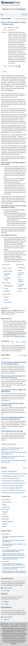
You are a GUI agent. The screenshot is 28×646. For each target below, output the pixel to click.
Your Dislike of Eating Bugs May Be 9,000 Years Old (13, 537)
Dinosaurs (5, 524)
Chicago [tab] (23, 342)
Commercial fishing (21, 274)
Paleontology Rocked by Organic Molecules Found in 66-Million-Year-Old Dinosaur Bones (14, 571)
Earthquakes (5, 517)
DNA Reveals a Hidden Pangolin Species (13, 493)
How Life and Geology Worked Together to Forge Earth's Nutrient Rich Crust (13, 418)
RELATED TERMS (20, 264)
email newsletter (20, 9)
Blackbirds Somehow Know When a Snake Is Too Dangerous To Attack (13, 457)
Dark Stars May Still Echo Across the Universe (14, 474)
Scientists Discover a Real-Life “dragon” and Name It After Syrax (14, 544)
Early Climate (7, 302)
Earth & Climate (6, 283)
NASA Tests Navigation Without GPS (12, 488)
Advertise (23, 624)
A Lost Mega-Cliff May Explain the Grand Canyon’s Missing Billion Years (13, 550)
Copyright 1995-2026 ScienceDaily (11, 628)
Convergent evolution (21, 285)
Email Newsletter (7, 588)
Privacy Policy (5, 626)
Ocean (20, 291)
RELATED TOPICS (6, 264)
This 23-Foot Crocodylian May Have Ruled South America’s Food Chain (13, 568)
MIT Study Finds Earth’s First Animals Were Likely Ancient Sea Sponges (13, 377)
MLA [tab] (12, 342)
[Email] (19, 66)
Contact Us (6, 619)
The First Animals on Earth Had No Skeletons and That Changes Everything (14, 363)
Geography (7, 291)
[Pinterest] (14, 66)
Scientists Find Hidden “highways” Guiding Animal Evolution (13, 540)
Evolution (6, 297)
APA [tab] (17, 342)
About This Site (5, 624)
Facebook (6, 601)
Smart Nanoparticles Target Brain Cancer (13, 481)
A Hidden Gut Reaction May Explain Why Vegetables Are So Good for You (12, 449)
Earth (19, 277)
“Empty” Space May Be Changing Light (12, 485)
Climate (6, 288)
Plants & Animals (6, 268)
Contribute (17, 624)
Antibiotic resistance (21, 280)
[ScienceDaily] (11, 2)
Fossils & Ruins (6, 294)
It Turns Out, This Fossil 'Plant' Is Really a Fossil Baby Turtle (12, 404)
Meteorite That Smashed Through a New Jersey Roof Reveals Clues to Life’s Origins (13, 554)
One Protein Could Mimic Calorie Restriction (14, 490)
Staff (11, 624)
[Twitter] (12, 66)
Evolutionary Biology (7, 279)
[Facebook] (9, 66)
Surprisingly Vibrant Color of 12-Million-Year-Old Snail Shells (13, 390)
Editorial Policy (14, 626)
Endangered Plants (7, 274)
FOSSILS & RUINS (5, 519)
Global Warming (8, 286)
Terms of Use (23, 626)
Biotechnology (6, 507)
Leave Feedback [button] (7, 617)
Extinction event (22, 288)
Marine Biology (8, 271)
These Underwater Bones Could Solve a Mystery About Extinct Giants (13, 558)
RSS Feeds (6, 590)
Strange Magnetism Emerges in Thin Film (13, 476)
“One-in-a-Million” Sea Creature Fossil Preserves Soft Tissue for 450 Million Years (13, 564)
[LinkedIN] (17, 66)
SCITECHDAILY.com (11, 444)
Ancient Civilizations (7, 521)
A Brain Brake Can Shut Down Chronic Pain (14, 483)
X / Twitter (6, 604)
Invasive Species (6, 502)
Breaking (3, 468)
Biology (20, 270)
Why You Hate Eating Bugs (9, 471)
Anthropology (21, 268)
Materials (3, 310)
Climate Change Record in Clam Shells (12, 431)
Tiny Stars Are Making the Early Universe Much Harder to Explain (13, 461)
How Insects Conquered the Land (11, 478)
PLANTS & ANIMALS (5, 499)
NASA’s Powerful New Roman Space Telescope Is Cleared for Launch (14, 453)
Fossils (6, 299)
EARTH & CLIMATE (5, 509)
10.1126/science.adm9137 (19, 336)
